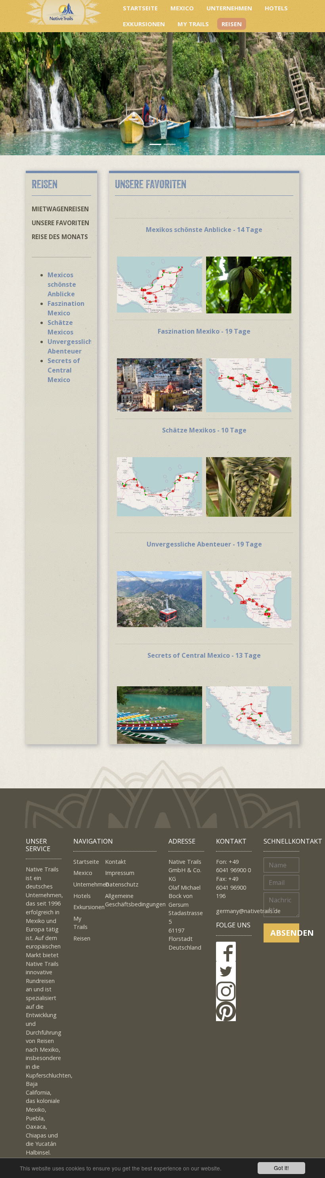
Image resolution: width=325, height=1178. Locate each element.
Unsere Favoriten (60, 223)
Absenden (284, 932)
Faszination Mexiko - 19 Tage (204, 331)
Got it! (281, 1168)
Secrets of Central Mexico (64, 370)
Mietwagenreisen (60, 209)
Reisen (232, 24)
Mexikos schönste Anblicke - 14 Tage (204, 229)
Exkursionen (144, 24)
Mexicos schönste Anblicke (62, 284)
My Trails (193, 24)
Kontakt (115, 861)
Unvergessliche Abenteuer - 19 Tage (204, 544)
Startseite (140, 8)
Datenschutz (121, 884)
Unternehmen (229, 8)
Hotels (276, 8)
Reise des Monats (60, 237)
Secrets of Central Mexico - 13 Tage (204, 655)
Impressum (119, 873)
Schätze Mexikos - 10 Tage (204, 430)
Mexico (182, 8)
